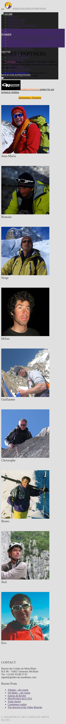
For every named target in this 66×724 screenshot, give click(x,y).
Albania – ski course (18, 689)
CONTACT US (16, 22)
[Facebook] (2, 14)
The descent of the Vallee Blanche (25, 707)
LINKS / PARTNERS (19, 31)
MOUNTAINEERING (19, 69)
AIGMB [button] (8, 14)
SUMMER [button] (6, 34)
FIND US (13, 16)
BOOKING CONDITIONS (22, 25)
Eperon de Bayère (17, 695)
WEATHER (14, 28)
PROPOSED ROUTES (20, 698)
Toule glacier (14, 701)
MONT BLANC (16, 46)
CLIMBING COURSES (20, 43)
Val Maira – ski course (19, 692)
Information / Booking (30, 97)
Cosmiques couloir (17, 704)
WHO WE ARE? (16, 19)
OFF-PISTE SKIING (19, 57)
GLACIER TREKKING (20, 48)
